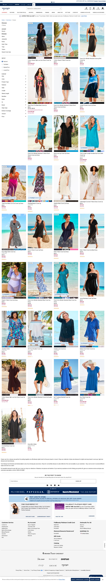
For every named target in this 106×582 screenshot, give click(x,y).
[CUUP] (41, 565)
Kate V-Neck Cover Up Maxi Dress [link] (88, 250)
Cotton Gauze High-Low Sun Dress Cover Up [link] (39, 60)
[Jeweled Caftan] (14, 328)
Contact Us (4, 524)
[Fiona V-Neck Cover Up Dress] (40, 231)
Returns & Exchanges (6, 530)
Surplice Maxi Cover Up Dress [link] (61, 203)
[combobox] (44, 8)
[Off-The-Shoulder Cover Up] (40, 328)
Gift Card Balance (58, 538)
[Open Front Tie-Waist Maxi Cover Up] (40, 84)
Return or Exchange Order (34, 528)
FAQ (3, 537)
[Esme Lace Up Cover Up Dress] (66, 132)
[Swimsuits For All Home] (6, 9)
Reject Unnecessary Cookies (80, 579)
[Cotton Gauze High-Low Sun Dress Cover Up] (40, 39)
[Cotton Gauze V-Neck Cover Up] (66, 39)
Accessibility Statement (85, 570)
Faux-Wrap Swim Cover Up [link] (8, 252)
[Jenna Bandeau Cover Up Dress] (92, 279)
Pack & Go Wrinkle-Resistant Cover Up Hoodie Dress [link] (40, 398)
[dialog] (103, 4)
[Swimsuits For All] (65, 565)
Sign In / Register (31, 524)
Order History (31, 530)
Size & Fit (4, 533)
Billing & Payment (5, 532)
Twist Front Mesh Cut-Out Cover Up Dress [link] (12, 203)
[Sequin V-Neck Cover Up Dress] (14, 279)
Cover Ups (8, 20)
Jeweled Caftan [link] (6, 349)
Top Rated (5, 64)
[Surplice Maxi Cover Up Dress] (66, 182)
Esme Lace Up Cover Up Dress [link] (62, 153)
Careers (82, 526)
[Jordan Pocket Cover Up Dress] (92, 84)
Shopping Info (5, 526)
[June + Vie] (53, 565)
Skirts (3, 36)
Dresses (4, 34)
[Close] (103, 579)
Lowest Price (6, 70)
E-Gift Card (56, 540)
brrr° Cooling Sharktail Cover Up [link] (62, 397)
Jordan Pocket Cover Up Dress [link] (88, 105)
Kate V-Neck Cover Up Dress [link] (61, 251)
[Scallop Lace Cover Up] (66, 328)
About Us (82, 524)
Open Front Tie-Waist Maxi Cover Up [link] (37, 105)
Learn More (84, 16)
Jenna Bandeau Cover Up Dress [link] (88, 298)
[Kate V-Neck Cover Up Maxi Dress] (92, 231)
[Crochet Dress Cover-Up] (14, 425)
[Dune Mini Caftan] (40, 425)
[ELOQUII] (53, 559)
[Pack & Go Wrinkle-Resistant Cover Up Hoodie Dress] (40, 376)
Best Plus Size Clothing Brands (72, 570)
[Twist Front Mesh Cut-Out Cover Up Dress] (14, 182)
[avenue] (65, 559)
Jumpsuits (4, 39)
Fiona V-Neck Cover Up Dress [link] (35, 250)
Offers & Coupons (32, 533)
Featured (5, 61)
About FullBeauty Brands (85, 528)
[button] (53, 1)
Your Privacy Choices (35, 570)
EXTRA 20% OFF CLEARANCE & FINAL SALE (47, 1)
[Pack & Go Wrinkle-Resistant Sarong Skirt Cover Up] (92, 39)
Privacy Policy (19, 570)
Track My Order (31, 526)
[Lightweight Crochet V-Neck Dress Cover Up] (92, 182)
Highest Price (6, 67)
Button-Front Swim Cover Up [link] (87, 349)
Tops (3, 47)
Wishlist (29, 532)
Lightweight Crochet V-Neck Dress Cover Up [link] (91, 201)
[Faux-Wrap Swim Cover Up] (14, 231)
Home (3, 20)
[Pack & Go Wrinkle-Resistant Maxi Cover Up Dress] (40, 279)
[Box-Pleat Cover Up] (92, 376)
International (4, 535)
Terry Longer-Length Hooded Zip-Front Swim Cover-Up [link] (91, 155)
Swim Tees (4, 44)
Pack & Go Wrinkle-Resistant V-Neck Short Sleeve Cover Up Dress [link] (65, 106)
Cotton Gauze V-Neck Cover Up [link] (62, 60)
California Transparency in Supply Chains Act (54, 570)
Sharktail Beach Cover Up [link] (34, 204)
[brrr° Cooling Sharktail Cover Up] (66, 376)
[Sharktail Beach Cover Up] (40, 182)
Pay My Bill (56, 528)
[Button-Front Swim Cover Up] (92, 328)
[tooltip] (5, 4)
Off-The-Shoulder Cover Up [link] (35, 349)
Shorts (3, 31)
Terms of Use (26, 570)
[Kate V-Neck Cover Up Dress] (66, 231)
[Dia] (40, 559)
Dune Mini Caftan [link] (32, 444)
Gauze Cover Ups (6, 52)
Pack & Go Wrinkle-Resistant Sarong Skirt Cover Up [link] (90, 59)
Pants (3, 41)
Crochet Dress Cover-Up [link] (8, 446)
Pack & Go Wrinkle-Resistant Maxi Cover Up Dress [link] (39, 301)
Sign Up (78, 481)
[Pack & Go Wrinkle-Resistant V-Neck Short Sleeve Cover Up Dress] (66, 84)
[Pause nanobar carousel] (51, 2)
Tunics (3, 49)
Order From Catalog (58, 545)
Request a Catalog (58, 547)
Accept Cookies (95, 579)
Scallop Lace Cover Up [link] (60, 349)
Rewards (30, 535)
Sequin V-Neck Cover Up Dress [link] (10, 300)
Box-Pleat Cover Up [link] (85, 397)
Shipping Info (5, 528)
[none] (40, 39)
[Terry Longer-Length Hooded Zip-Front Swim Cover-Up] (92, 132)
